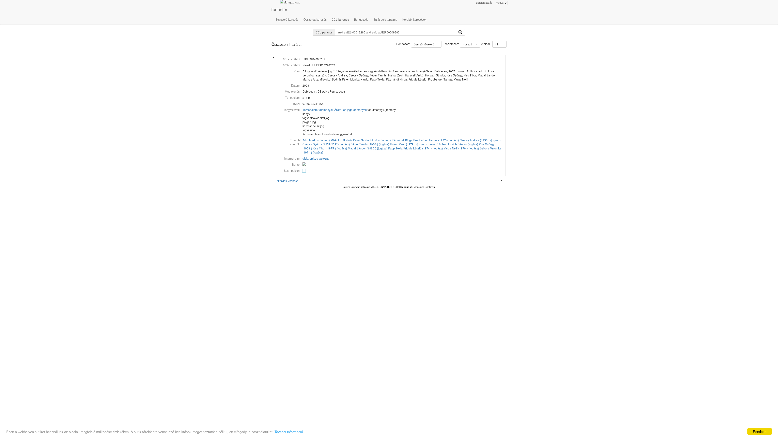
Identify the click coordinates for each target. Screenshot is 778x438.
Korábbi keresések (414, 19)
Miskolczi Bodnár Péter (345, 140)
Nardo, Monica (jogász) (376, 140)
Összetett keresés (315, 19)
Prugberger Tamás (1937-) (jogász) (436, 140)
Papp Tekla (395, 148)
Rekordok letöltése (286, 181)
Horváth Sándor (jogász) (462, 144)
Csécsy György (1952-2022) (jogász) (326, 144)
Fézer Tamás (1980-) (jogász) (370, 144)
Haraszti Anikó (436, 144)
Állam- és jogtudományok (350, 110)
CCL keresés (340, 19)
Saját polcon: (292, 171)
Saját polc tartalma (385, 19)
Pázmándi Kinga (402, 140)
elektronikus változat (315, 158)
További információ (289, 431)
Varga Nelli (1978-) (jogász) (461, 148)
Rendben (759, 431)
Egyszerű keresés (287, 19)
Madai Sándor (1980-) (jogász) (367, 148)
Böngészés (361, 19)
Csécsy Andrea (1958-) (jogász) (480, 140)
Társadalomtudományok (317, 110)
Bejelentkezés (484, 2)
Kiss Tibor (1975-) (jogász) (330, 148)
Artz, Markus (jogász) (316, 140)
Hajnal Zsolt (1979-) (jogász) (408, 144)
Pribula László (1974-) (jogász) (423, 148)
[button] (499, 44)
